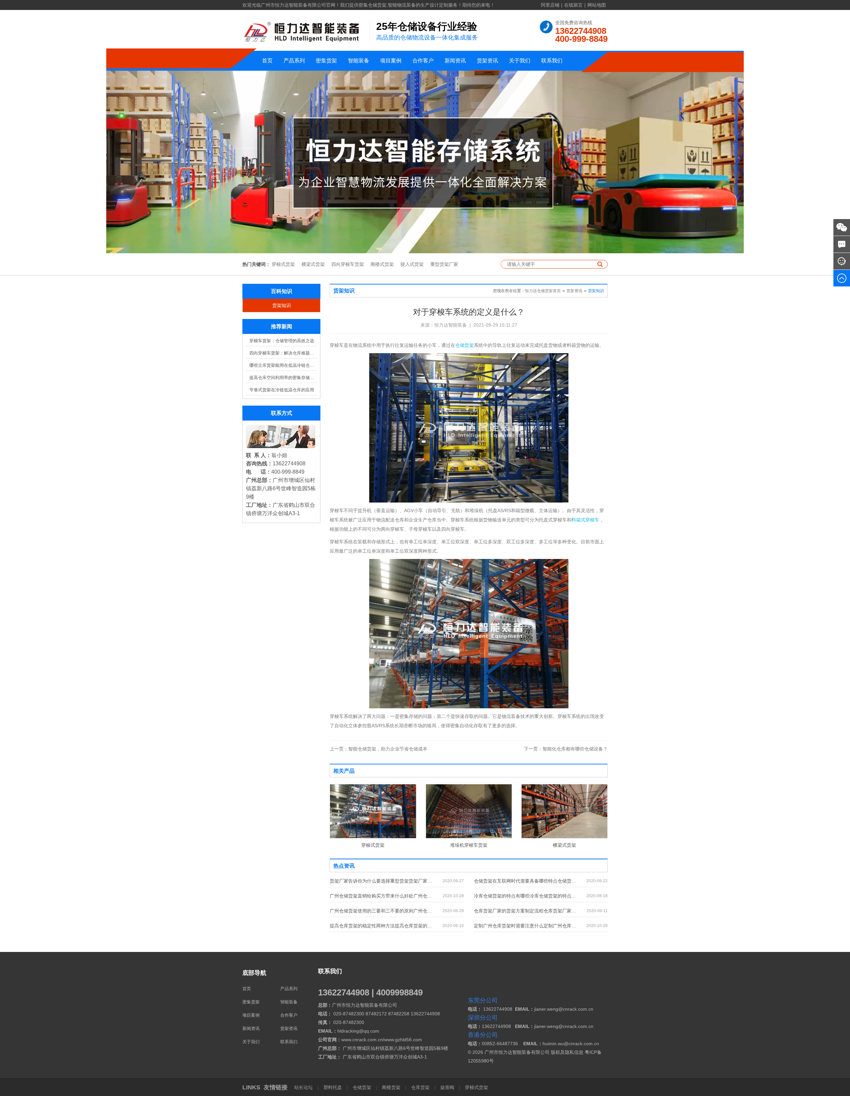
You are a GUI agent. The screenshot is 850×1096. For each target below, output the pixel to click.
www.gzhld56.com (403, 1039)
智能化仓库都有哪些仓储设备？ (566, 748)
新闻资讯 (455, 60)
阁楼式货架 (382, 264)
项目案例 (390, 60)
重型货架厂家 (444, 264)
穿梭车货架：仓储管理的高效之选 (281, 340)
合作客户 (423, 60)
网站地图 (596, 5)
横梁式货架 (313, 264)
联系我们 (551, 60)
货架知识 (281, 305)
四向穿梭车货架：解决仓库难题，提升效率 (283, 353)
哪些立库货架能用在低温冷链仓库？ (283, 365)
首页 (267, 60)
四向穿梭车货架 (347, 264)
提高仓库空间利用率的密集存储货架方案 (283, 377)
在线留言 (573, 5)
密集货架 (326, 60)
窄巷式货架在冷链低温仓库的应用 (281, 389)
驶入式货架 (412, 264)
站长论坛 (304, 1087)
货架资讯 (487, 60)
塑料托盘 (332, 1087)
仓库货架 (420, 1087)
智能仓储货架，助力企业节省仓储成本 (378, 748)
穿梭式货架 (283, 264)
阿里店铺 (550, 5)
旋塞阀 (447, 1087)
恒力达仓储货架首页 (543, 290)
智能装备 (358, 60)
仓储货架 (464, 345)
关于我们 (519, 60)
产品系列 (294, 60)
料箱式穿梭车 (585, 519)
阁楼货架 (391, 1087)
